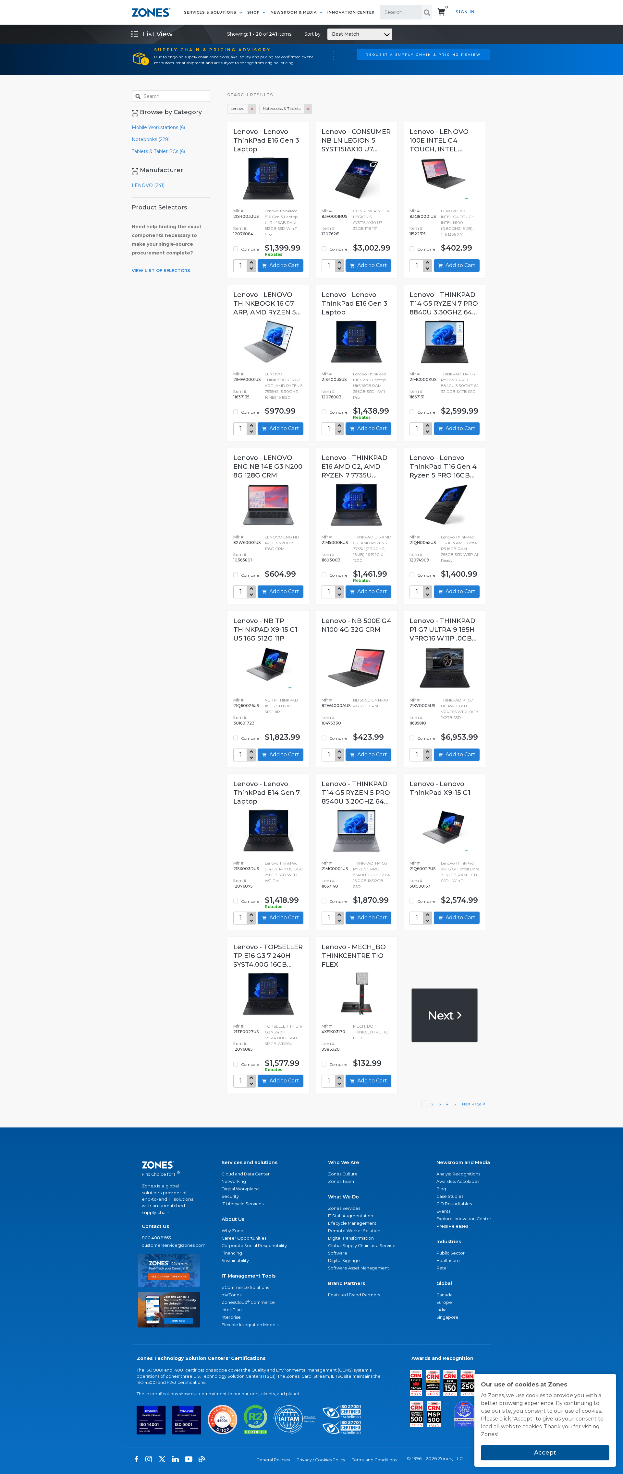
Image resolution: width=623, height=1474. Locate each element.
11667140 (330, 886)
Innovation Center (351, 12)
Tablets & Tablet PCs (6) (158, 151)
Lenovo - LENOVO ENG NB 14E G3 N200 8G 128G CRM (267, 466)
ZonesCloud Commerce (248, 1302)
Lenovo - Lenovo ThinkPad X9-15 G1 (439, 788)
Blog (441, 1188)
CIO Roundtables (454, 1203)
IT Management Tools (248, 1276)
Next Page (472, 1104)
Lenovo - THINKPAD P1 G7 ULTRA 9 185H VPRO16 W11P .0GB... (443, 629)
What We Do (343, 1197)
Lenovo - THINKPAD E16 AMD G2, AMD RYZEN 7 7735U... (354, 466)
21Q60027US (422, 868)
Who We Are (343, 1162)
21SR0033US (246, 216)
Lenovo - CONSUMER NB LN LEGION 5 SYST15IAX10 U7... (356, 140)
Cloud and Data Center (246, 1174)
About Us (233, 1219)
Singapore (447, 1317)
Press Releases (452, 1226)
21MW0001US (247, 379)
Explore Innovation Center (463, 1218)
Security (230, 1196)
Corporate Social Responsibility (254, 1245)
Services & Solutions (211, 12)
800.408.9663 (156, 1237)
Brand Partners (346, 1283)
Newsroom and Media (463, 1162)
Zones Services (344, 1208)
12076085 (243, 1049)
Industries (448, 1241)
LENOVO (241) (148, 185)
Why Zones (233, 1230)
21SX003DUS (246, 868)
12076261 (330, 233)
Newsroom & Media (294, 12)
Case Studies (449, 1196)
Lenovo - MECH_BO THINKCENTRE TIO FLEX (354, 955)
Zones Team (341, 1181)
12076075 (243, 886)
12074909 (419, 560)
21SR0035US (334, 379)
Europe (444, 1302)
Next (442, 1015)
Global (444, 1283)
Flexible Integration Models (250, 1324)
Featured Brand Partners (354, 1294)
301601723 (243, 723)
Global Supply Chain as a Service (362, 1245)
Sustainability (235, 1260)
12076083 (331, 397)
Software (337, 1253)
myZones (231, 1294)
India (441, 1309)
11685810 (417, 723)
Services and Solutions (249, 1162)
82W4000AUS (336, 705)
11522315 (417, 233)
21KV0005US (422, 705)
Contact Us (155, 1226)
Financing (232, 1253)
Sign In (465, 11)
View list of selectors (161, 270)
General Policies (273, 1459)
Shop (254, 12)
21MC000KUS (422, 379)
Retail (442, 1268)
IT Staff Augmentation (350, 1215)
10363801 (242, 560)
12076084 (243, 233)
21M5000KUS (335, 542)
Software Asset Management (358, 1268)
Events (443, 1211)
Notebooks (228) (151, 139)
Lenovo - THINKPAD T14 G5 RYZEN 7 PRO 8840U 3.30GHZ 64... (443, 303)
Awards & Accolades (457, 1181)
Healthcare (448, 1260)
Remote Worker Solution (354, 1230)
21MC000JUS (335, 868)
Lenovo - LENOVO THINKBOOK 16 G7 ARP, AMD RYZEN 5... (267, 303)
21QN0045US (422, 542)
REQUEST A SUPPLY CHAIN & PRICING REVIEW (423, 54)
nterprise (231, 1317)
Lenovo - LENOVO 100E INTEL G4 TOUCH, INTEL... (439, 140)
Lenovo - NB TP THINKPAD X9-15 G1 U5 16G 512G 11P (265, 629)
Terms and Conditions (374, 1459)
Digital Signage (344, 1260)
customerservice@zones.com (169, 1245)
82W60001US (247, 542)
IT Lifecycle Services (242, 1203)
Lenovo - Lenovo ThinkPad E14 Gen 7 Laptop (266, 792)
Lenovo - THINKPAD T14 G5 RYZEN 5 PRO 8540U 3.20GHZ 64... (356, 792)
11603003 (331, 560)
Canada (444, 1294)
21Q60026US (246, 705)
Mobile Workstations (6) (158, 127)
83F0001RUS (334, 216)
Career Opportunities (244, 1238)
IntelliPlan (232, 1309)
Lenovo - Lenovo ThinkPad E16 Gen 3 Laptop (266, 140)
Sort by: (331, 34)
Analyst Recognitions (458, 1174)
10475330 (331, 723)
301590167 (419, 886)
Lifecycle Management (352, 1223)
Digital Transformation (351, 1238)
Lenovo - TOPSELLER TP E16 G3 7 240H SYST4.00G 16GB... (268, 955)
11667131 (416, 397)
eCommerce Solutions (245, 1287)
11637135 (241, 397)
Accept (545, 1452)
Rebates (273, 254)
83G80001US (422, 216)
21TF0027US (246, 1031)
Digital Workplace (240, 1188)
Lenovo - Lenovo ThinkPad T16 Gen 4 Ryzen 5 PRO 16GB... (443, 466)
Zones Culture (343, 1174)
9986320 (331, 1049)
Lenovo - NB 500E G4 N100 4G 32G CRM (356, 625)
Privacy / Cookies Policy (321, 1459)
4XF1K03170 (333, 1031)
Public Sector (450, 1253)
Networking (234, 1181)
